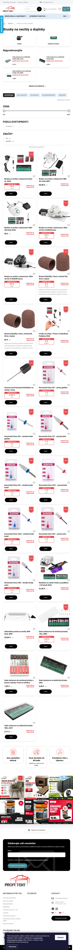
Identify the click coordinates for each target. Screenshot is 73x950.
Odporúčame (8, 95)
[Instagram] (56, 908)
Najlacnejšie (22, 95)
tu (27, 942)
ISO (8, 138)
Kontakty (5, 913)
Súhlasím (60, 937)
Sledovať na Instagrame (38, 830)
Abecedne (62, 95)
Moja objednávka (8, 904)
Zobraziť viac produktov (36, 86)
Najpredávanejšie (48, 95)
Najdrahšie (34, 95)
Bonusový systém (8, 923)
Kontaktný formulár (61, 918)
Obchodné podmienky (9, 2)
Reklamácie (6, 907)
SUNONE (10, 141)
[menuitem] (15, 16)
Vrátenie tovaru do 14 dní (10, 910)
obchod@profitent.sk (61, 898)
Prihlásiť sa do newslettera (17, 865)
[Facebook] (52, 908)
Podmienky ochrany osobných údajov (12, 919)
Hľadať (39, 9)
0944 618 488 (60, 903)
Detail (11, 193)
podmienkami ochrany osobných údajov (36, 860)
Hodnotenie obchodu (9, 916)
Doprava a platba (23, 2)
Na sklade (10, 126)
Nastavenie (12, 947)
